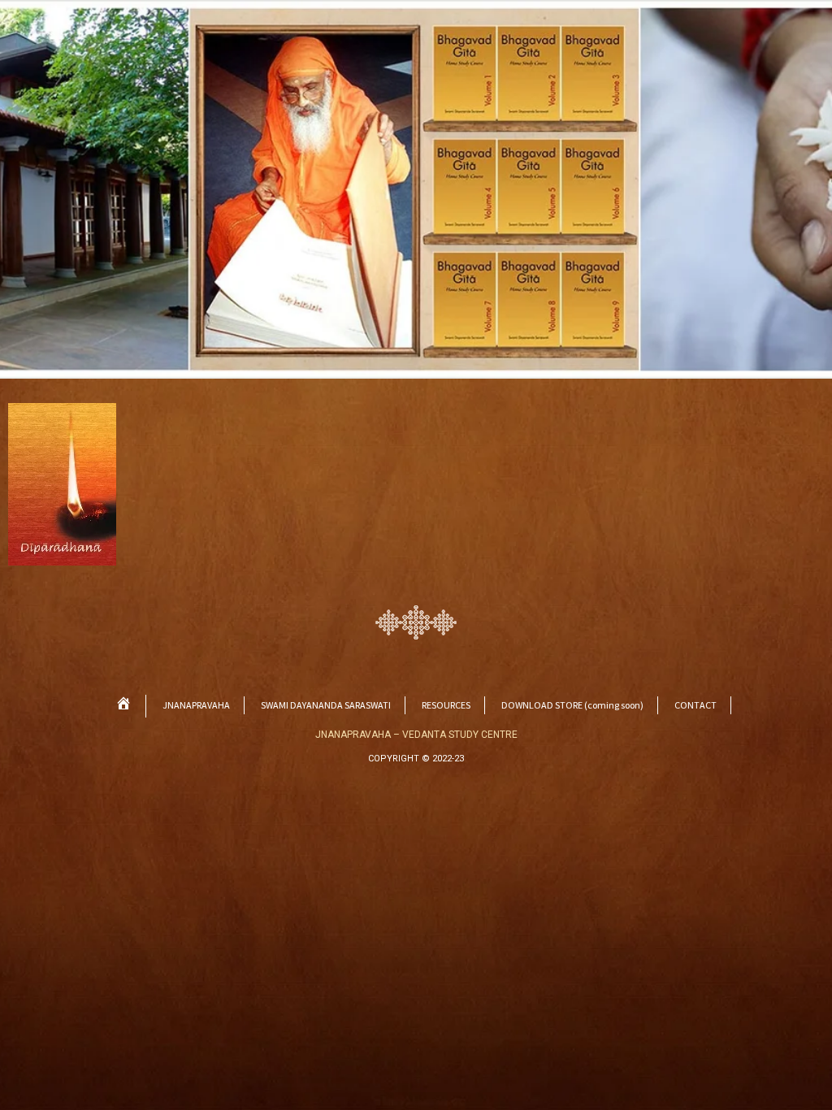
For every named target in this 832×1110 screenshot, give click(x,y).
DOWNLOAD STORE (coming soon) (572, 705)
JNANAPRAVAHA (196, 705)
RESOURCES (446, 705)
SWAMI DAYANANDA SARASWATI (326, 705)
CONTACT (695, 705)
